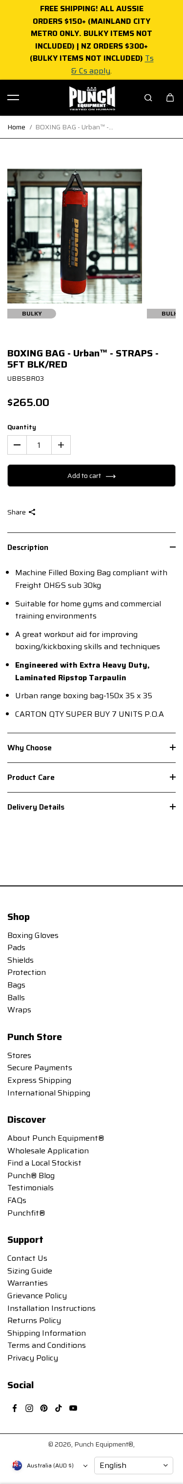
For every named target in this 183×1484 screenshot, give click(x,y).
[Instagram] (29, 1408)
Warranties (27, 1283)
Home (16, 127)
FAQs (16, 1200)
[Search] (148, 97)
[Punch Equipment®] (91, 98)
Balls (16, 997)
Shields (20, 960)
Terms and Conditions (46, 1345)
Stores (19, 1055)
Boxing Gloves (33, 935)
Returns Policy (34, 1320)
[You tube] (73, 1408)
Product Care (31, 777)
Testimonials (30, 1188)
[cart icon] (170, 97)
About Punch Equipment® (55, 1138)
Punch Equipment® (103, 1444)
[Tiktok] (58, 1408)
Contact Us (27, 1258)
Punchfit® (26, 1213)
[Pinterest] (44, 1408)
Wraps (19, 1010)
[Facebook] (14, 1408)
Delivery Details (35, 807)
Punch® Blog (31, 1175)
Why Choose (29, 748)
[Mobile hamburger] (13, 97)
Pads (16, 947)
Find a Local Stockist (44, 1163)
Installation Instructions (51, 1308)
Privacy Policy (32, 1358)
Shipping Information (46, 1333)
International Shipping (48, 1093)
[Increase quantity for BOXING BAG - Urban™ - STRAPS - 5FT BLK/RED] (61, 445)
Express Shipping (39, 1080)
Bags (16, 985)
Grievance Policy (37, 1296)
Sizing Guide (29, 1271)
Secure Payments (39, 1067)
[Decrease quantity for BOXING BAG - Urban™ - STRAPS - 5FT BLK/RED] (17, 445)
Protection (26, 972)
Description (27, 547)
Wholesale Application (48, 1151)
